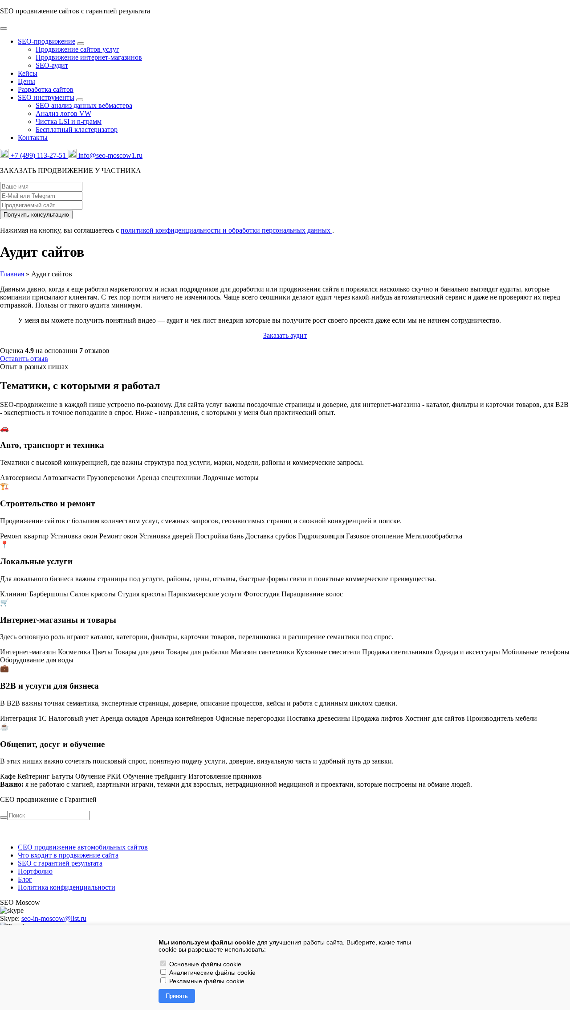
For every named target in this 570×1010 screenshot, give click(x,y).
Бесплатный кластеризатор (77, 129)
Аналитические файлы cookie (211, 972)
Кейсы (27, 73)
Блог (25, 879)
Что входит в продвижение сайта (68, 855)
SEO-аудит (52, 65)
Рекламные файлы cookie (205, 981)
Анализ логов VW (63, 113)
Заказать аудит (285, 335)
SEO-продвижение (46, 41)
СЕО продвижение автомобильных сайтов (83, 847)
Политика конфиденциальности (66, 887)
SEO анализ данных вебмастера (84, 105)
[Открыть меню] (3, 28)
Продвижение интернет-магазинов (89, 57)
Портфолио (35, 871)
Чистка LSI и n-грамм (69, 121)
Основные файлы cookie (204, 964)
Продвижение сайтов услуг (77, 49)
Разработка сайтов (45, 89)
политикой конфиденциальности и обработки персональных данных (226, 230)
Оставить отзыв (24, 358)
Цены (26, 81)
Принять (177, 996)
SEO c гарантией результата (60, 863)
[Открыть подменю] (80, 43)
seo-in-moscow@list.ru (53, 918)
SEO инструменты (46, 97)
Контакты (33, 137)
